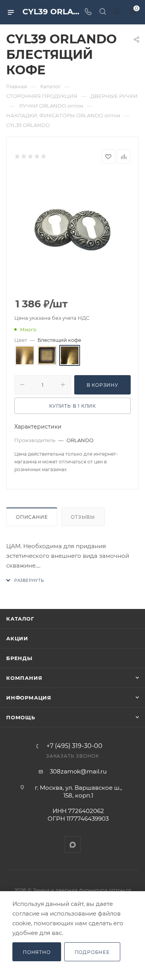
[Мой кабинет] (117, 12)
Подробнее (92, 952)
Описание (32, 517)
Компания (24, 678)
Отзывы (83, 517)
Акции (17, 638)
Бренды (19, 658)
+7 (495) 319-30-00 (74, 746)
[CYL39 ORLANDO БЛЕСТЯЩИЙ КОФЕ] (73, 231)
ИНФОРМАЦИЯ (28, 698)
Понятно (37, 952)
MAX (72, 844)
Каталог (20, 619)
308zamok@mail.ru (78, 771)
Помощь (20, 717)
